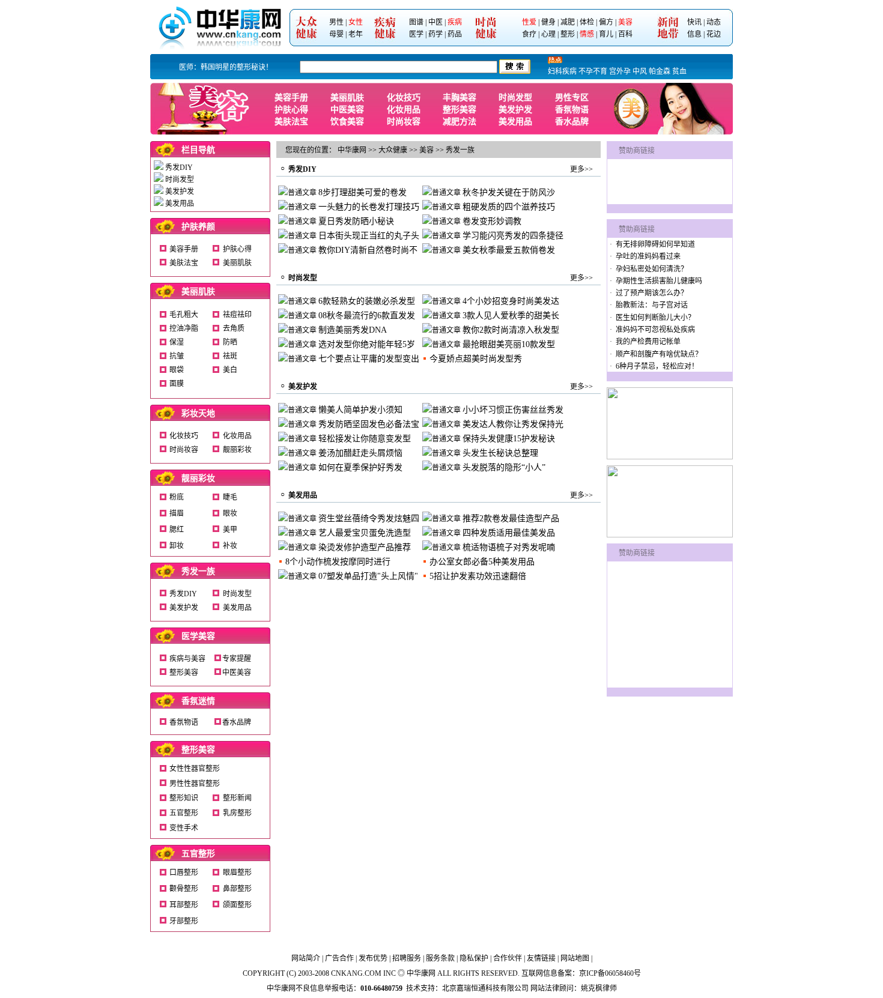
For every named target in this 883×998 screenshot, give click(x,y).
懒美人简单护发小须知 (360, 409)
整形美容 (459, 109)
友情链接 (541, 958)
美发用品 (515, 121)
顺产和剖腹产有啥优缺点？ (659, 354)
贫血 (679, 71)
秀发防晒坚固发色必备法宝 (368, 424)
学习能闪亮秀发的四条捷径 (513, 235)
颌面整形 (237, 905)
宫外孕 (620, 71)
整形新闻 (237, 798)
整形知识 (183, 798)
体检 (587, 22)
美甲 (230, 529)
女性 (355, 22)
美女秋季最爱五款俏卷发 (509, 250)
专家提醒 (236, 659)
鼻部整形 (237, 889)
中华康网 (352, 150)
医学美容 (198, 636)
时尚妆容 (403, 121)
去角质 (233, 328)
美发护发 (515, 109)
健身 (548, 22)
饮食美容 (347, 121)
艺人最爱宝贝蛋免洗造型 (364, 532)
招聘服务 (406, 958)
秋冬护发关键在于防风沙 (509, 192)
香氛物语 (572, 109)
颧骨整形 (183, 889)
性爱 (529, 22)
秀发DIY (179, 167)
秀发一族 (198, 571)
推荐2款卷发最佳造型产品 (511, 518)
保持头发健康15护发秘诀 (509, 438)
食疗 (529, 34)
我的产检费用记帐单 (648, 341)
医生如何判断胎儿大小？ (655, 317)
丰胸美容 (459, 97)
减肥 (567, 22)
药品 (455, 34)
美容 (625, 22)
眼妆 (230, 513)
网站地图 (574, 958)
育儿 (606, 34)
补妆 (230, 546)
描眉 (176, 513)
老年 (355, 34)
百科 (625, 34)
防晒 (230, 342)
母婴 (336, 34)
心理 (548, 34)
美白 (230, 370)
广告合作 (339, 958)
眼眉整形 (237, 872)
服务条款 (440, 958)
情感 (587, 34)
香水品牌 (572, 121)
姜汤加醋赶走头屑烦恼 (360, 453)
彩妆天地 (198, 413)
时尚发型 (515, 97)
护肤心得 (291, 109)
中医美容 (347, 109)
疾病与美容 (187, 659)
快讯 (694, 22)
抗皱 (176, 356)
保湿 (176, 342)
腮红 (176, 529)
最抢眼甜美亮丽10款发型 (509, 344)
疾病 (455, 22)
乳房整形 (237, 813)
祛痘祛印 (237, 314)
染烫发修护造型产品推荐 (364, 547)
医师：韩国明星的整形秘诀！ (226, 67)
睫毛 (230, 497)
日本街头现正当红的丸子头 (368, 235)
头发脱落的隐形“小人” (504, 467)
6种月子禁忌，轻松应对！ (657, 366)
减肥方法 (459, 121)
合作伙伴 (507, 958)
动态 (713, 22)
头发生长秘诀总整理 (500, 453)
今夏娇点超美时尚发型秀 (475, 358)
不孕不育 (592, 71)
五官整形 (183, 813)
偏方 (606, 22)
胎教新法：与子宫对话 (652, 305)
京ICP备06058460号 (610, 973)
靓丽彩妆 (237, 450)
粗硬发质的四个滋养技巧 (509, 206)
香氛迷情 (198, 701)
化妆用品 (403, 109)
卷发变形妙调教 (492, 221)
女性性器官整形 (194, 768)
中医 (435, 22)
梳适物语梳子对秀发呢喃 (509, 547)
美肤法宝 (291, 121)
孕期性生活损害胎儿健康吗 (659, 281)
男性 (336, 22)
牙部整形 (183, 921)
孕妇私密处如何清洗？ (652, 269)
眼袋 (176, 370)
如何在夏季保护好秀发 (360, 467)
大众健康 (392, 150)
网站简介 (305, 958)
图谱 (416, 22)
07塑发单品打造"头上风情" (368, 576)
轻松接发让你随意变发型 (364, 438)
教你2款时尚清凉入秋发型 (511, 329)
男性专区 (572, 97)
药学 (435, 34)
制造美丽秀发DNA (352, 329)
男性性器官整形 (194, 783)
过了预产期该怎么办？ (652, 293)
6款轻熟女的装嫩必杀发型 (366, 301)
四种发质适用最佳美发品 (509, 532)
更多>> (581, 169)
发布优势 (373, 958)
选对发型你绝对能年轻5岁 (366, 344)
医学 (416, 34)
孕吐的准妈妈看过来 (648, 256)
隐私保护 (474, 958)
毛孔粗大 (183, 314)
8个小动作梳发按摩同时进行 (337, 561)
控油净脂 (183, 328)
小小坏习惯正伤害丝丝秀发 (513, 409)
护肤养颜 (198, 226)
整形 (567, 34)
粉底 (176, 497)
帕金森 (659, 71)
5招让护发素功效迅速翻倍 (477, 576)
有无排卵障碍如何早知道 (655, 244)
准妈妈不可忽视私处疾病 (655, 329)
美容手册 (291, 97)
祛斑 (230, 356)
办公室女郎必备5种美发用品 (482, 561)
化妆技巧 (403, 97)
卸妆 (176, 546)
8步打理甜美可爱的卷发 (362, 192)
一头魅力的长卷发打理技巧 (368, 206)
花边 (713, 34)
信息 (694, 34)
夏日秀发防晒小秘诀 (356, 221)
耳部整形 (183, 905)
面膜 (176, 384)
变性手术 (183, 828)
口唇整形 (183, 872)
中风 (640, 71)
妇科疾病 (562, 71)
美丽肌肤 (347, 97)
